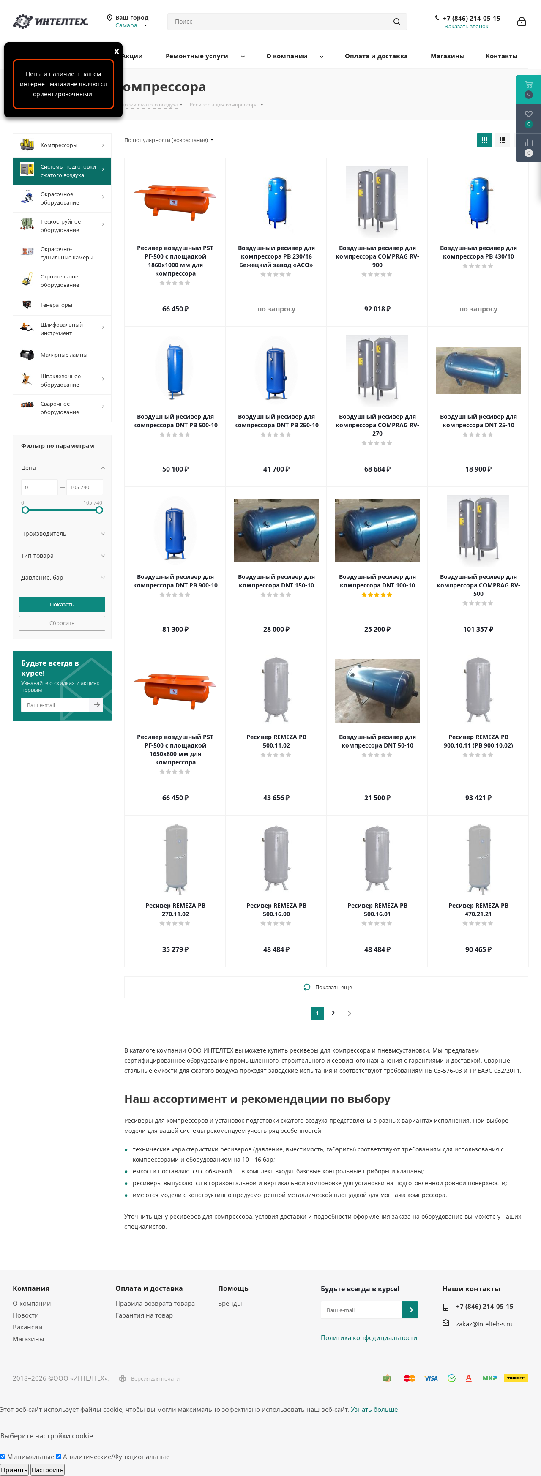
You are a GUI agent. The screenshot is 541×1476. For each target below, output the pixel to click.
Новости (26, 1315)
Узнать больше (374, 1409)
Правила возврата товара (155, 1303)
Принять (14, 1469)
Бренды (230, 1303)
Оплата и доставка (149, 1288)
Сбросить (62, 623)
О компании (32, 1303)
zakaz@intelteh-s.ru (484, 1324)
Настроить (47, 1469)
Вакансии (28, 1327)
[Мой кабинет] (521, 21)
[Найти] (397, 21)
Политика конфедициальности (369, 1337)
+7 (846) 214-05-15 (471, 18)
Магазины (28, 1338)
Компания (31, 1288)
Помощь (233, 1288)
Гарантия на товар (144, 1315)
